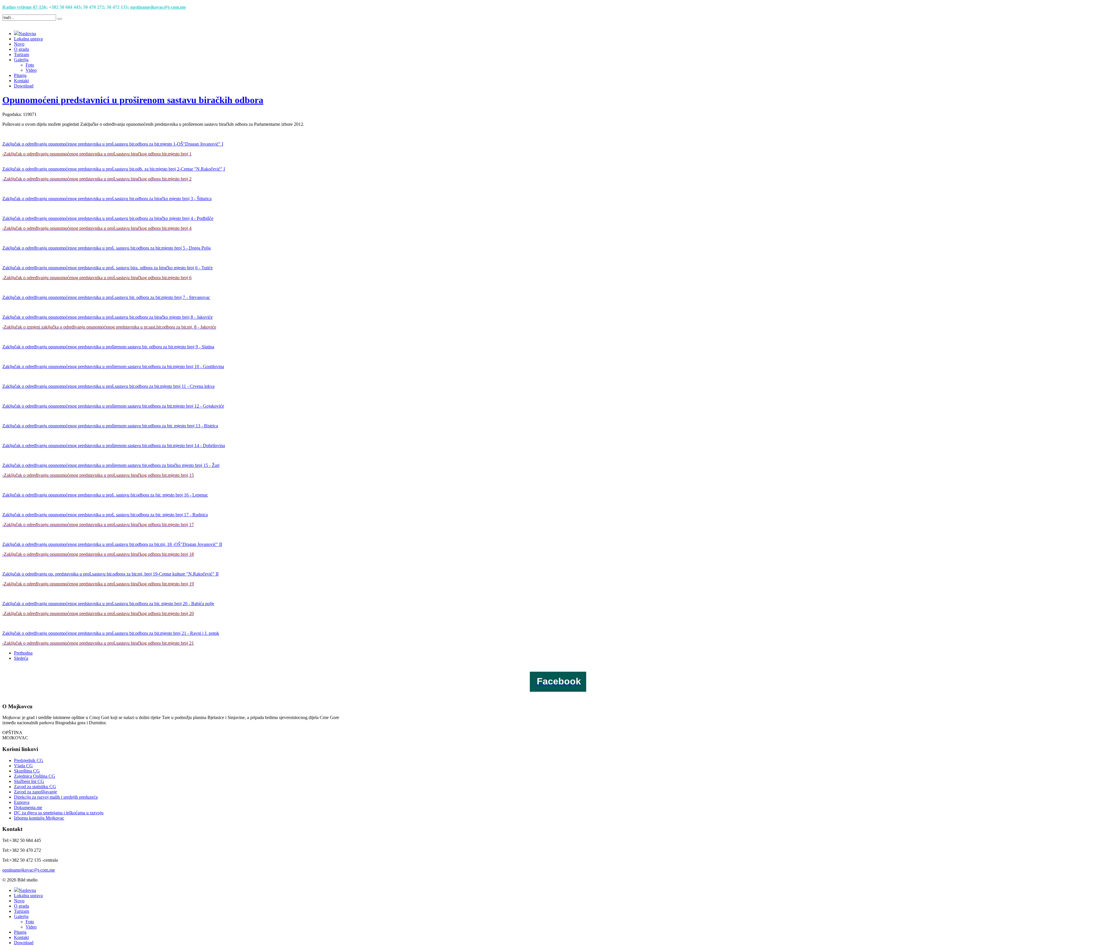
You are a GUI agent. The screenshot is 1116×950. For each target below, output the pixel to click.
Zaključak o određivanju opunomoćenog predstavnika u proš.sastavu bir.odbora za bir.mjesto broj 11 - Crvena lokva (108, 386)
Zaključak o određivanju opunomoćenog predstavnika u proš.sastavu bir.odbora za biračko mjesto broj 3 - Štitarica (107, 198)
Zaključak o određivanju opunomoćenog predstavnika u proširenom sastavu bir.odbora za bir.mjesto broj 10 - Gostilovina (113, 366)
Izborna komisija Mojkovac (39, 817)
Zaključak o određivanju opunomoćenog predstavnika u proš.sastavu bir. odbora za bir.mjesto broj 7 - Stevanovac (106, 297)
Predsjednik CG (28, 760)
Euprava (21, 802)
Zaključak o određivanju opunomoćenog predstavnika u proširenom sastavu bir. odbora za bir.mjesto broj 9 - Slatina (108, 346)
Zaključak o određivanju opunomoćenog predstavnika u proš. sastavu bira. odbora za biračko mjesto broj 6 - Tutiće (107, 267)
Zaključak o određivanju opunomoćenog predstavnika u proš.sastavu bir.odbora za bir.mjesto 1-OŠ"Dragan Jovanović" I (112, 143)
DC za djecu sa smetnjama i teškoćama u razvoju (58, 812)
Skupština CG (27, 770)
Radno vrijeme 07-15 (23, 7)
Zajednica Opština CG (34, 776)
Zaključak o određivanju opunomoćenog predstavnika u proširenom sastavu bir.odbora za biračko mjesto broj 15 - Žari (110, 465)
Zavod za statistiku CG (35, 786)
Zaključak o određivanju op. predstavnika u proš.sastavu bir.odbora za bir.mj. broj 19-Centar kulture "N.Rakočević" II (110, 573)
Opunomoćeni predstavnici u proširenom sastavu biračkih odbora (132, 100)
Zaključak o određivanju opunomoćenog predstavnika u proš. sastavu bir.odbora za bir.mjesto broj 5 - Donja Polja (106, 247)
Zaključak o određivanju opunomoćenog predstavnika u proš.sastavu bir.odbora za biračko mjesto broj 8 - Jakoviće (107, 317)
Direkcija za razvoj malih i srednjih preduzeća (56, 797)
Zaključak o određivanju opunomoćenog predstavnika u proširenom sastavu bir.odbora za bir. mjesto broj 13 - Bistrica (110, 425)
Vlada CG (23, 765)
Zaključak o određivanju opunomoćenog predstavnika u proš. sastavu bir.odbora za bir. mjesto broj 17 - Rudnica (105, 514)
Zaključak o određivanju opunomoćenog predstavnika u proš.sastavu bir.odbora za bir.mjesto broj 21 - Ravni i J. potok (110, 633)
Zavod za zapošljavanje (35, 791)
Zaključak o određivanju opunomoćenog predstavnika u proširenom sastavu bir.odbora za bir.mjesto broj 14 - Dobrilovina (113, 445)
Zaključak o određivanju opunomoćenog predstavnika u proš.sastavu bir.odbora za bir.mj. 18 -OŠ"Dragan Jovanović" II (112, 544)
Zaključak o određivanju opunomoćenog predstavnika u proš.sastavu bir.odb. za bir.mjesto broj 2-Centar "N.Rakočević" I (113, 168)
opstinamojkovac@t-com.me (158, 7)
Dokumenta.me (28, 807)
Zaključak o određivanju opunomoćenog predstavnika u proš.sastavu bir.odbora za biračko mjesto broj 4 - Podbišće (107, 218)
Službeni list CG (29, 781)
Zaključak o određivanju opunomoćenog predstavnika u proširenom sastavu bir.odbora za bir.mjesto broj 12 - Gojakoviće (113, 406)
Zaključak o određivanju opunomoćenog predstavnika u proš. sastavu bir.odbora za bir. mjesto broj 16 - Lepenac (105, 494)
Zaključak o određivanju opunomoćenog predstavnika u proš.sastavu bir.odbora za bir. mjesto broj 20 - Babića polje (108, 603)
